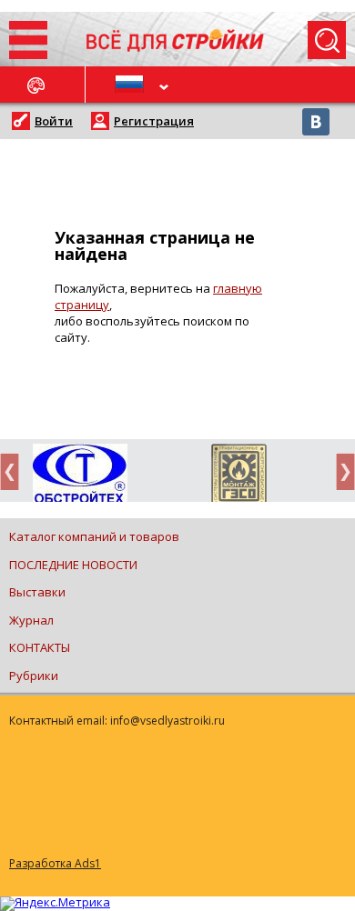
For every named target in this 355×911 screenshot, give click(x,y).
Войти (54, 121)
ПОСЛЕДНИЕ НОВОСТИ (73, 564)
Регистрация (154, 121)
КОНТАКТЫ (39, 647)
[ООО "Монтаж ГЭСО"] (239, 476)
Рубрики (33, 675)
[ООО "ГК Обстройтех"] (80, 475)
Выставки (37, 592)
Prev (14, 471)
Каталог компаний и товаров (94, 536)
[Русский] (132, 84)
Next (340, 471)
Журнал (31, 620)
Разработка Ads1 (55, 863)
